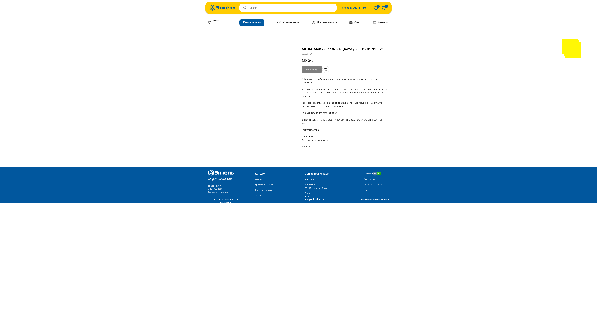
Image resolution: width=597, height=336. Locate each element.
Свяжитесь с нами (317, 173)
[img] (376, 8)
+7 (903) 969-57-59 (220, 179)
